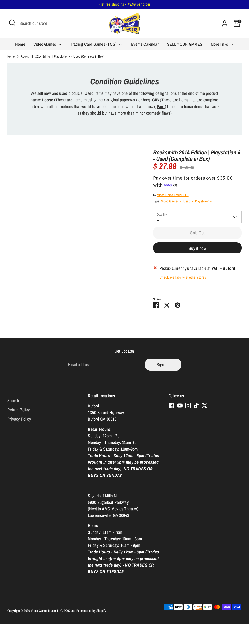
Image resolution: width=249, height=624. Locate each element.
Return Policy (18, 410)
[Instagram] (188, 405)
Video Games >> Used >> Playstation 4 (186, 201)
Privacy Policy (19, 419)
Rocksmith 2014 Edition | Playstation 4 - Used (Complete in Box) (62, 56)
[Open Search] (12, 22)
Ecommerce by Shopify (91, 610)
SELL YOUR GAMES (185, 44)
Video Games (45, 44)
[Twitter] (204, 405)
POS (67, 610)
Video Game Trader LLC (172, 195)
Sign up (163, 365)
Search (13, 401)
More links (220, 44)
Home (20, 44)
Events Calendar (145, 44)
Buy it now (197, 248)
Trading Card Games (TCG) (94, 44)
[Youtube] (180, 405)
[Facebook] (171, 405)
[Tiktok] (196, 405)
